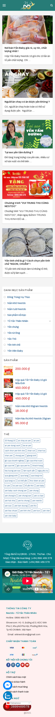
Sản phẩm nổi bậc (16, 315)
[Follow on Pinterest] (22, 665)
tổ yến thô (29, 486)
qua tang (24, 476)
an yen (36, 441)
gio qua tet (9, 466)
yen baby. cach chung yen (16, 491)
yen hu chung (23, 501)
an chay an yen (24, 441)
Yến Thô (11, 339)
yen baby (40, 486)
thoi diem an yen (37, 481)
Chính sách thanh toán (17, 691)
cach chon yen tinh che (15, 451)
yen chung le (10, 496)
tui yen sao (17, 486)
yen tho (33, 506)
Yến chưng (13, 327)
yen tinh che (25, 511)
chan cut (31, 451)
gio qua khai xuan (34, 461)
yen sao (8, 506)
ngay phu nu (43, 471)
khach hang (38, 466)
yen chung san (24, 496)
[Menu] (4, 5)
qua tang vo (10, 481)
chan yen (9, 456)
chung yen (19, 456)
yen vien (46, 511)
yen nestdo (37, 501)
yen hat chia (10, 501)
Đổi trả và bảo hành (15, 682)
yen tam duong (21, 506)
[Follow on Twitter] (18, 665)
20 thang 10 (10, 441)
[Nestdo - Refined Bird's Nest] (27, 5)
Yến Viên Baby (15, 350)
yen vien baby (10, 516)
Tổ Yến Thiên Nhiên (17, 321)
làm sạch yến (29, 471)
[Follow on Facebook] (8, 665)
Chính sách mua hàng (17, 687)
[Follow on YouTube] (27, 665)
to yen (7, 486)
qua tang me (36, 476)
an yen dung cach (12, 446)
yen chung (33, 491)
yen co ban (38, 496)
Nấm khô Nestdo (16, 303)
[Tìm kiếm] (51, 5)
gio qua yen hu (23, 466)
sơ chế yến (22, 481)
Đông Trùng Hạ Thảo (18, 297)
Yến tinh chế (13, 344)
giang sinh (31, 456)
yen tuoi (36, 511)
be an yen (27, 446)
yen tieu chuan (11, 511)
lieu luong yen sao (13, 471)
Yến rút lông (13, 333)
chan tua (41, 451)
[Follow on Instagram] (13, 665)
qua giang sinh (11, 476)
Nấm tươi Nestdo (16, 309)
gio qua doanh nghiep (14, 461)
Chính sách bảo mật (16, 677)
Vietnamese (15, 703)
